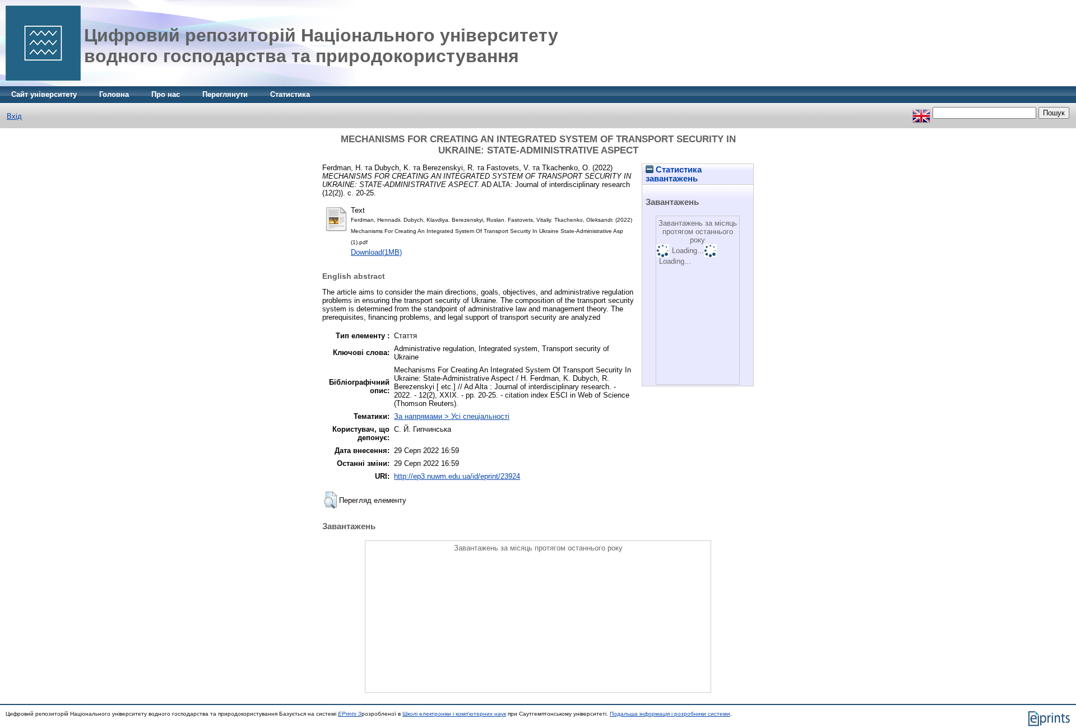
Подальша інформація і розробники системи (670, 714)
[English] (921, 113)
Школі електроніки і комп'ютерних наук (454, 714)
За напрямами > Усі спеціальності (451, 416)
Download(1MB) (376, 252)
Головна (114, 94)
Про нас (165, 94)
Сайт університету (44, 94)
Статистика (290, 94)
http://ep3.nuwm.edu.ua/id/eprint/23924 (457, 476)
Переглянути (225, 94)
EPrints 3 (349, 714)
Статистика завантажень (674, 174)
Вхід (14, 116)
